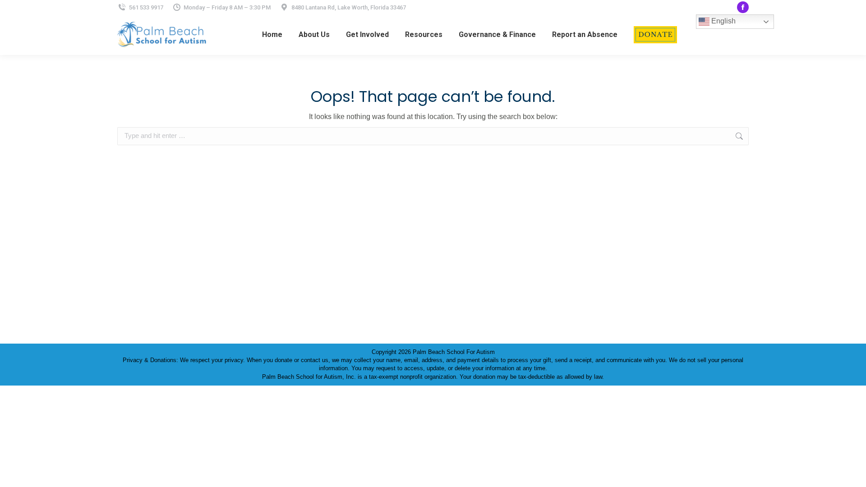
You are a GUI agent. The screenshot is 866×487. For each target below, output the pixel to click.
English (722, 21)
